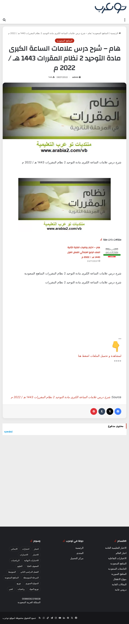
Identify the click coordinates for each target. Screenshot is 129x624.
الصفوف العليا (33, 566)
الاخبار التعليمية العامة (115, 547)
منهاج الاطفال (119, 579)
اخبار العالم (121, 553)
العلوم (19, 566)
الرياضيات (15, 560)
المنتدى (79, 553)
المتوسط (12, 572)
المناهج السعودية (101, 33)
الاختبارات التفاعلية (117, 558)
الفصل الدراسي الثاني (29, 572)
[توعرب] (110, 8)
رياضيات (21, 589)
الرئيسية (114, 33)
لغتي (11, 589)
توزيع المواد (34, 589)
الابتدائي (14, 549)
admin (75, 77)
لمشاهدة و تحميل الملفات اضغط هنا (99, 356)
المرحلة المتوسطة (31, 577)
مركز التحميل (76, 558)
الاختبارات (24, 554)
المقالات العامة (119, 584)
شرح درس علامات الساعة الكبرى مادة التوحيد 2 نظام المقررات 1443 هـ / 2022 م (60, 397)
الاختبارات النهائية (31, 560)
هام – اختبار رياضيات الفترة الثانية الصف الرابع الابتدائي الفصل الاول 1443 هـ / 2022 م (83, 252)
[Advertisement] (64, 312)
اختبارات (25, 549)
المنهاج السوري (32, 583)
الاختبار (36, 554)
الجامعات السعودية (117, 568)
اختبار (36, 549)
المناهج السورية (118, 574)
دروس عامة (120, 589)
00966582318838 (31, 598)
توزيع (19, 583)
